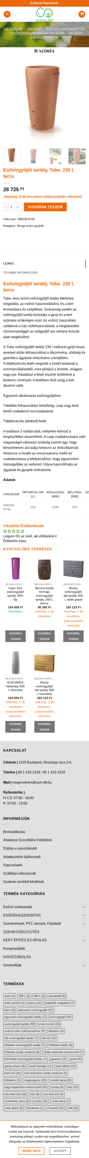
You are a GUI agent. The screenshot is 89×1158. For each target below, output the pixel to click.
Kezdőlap (13, 29)
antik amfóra (14, 1003)
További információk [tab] (20, 272)
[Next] (79, 104)
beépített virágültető (59, 1003)
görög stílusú (15, 1066)
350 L (39, 996)
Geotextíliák (12, 965)
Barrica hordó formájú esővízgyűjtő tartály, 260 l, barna (44, 596)
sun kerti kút (53, 1094)
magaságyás (35, 1080)
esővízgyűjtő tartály (20, 1024)
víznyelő (55, 1108)
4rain (10, 996)
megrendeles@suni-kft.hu (32, 782)
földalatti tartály (60, 1045)
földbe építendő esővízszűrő (63, 1052)
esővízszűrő (49, 1024)
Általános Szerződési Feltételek (27, 840)
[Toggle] (84, 907)
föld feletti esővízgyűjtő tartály (25, 1059)
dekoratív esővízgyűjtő (36, 1010)
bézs (10, 1010)
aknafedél (57, 996)
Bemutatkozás (14, 832)
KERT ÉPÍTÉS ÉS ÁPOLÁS (25, 940)
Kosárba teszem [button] (15, 636)
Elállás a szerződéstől (20, 848)
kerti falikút (65, 1066)
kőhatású (12, 1080)
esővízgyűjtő (60, 1017)
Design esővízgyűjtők (30, 225)
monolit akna (61, 1080)
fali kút (49, 1038)
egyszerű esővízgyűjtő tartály (25, 1017)
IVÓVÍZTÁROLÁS (17, 957)
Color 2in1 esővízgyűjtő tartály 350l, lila (15, 594)
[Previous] (10, 104)
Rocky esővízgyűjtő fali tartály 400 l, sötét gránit (73, 594)
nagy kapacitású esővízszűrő (26, 1087)
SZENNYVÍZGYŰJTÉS (21, 932)
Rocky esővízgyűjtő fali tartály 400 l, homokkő (44, 688)
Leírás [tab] (8, 263)
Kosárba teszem (45, 207)
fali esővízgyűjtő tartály (21, 1038)
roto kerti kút (15, 1094)
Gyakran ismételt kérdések (23, 881)
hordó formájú (40, 1066)
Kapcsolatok (12, 865)
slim (34, 1094)
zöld (72, 1108)
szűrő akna (60, 1101)
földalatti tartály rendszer (22, 1052)
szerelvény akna (17, 1101)
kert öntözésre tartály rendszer (45, 1073)
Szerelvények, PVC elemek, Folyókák (32, 923)
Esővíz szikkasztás (17, 907)
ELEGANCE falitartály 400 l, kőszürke (15, 686)
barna (34, 1003)
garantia (58, 1059)
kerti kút (12, 1073)
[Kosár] (81, 14)
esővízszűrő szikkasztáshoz (24, 1031)
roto (72, 1087)
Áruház (34, 29)
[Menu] (7, 14)
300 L (24, 996)
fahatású (56, 1031)
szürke (40, 1101)
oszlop (57, 1087)
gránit (75, 1059)
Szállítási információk (19, 873)
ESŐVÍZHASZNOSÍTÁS (22, 915)
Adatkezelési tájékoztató (22, 857)
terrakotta (35, 1108)
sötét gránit (14, 1108)
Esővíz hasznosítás (66, 29)
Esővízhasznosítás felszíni (37, 33)
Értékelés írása (14, 541)
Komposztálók (14, 948)
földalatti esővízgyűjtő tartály (25, 1045)
